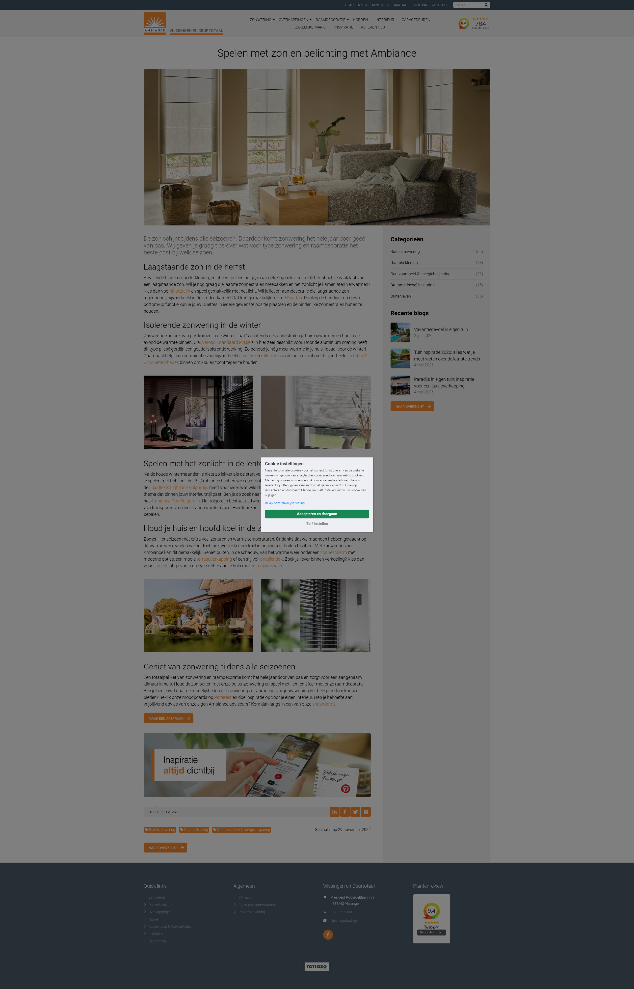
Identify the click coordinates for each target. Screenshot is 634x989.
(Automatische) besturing (413, 285)
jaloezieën (180, 291)
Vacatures (440, 5)
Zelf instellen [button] (317, 524)
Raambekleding (196, 830)
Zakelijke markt (311, 27)
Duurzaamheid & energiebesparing (243, 830)
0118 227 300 (341, 912)
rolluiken (269, 355)
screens (246, 355)
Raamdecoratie (330, 20)
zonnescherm (333, 552)
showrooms (324, 704)
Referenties (373, 27)
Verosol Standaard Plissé (226, 342)
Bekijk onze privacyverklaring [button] (285, 503)
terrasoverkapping (214, 559)
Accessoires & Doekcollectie (170, 927)
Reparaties (380, 5)
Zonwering (260, 20)
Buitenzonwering (162, 830)
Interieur (384, 20)
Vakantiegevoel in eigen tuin (441, 329)
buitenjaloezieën (266, 565)
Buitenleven (401, 296)
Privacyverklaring (251, 912)
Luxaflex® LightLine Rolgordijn (178, 487)
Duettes (294, 297)
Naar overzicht (163, 848)
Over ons (420, 5)
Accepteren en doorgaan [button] (317, 514)
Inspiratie (343, 27)
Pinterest (223, 697)
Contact (401, 5)
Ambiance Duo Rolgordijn (175, 500)
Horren (360, 20)
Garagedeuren (416, 20)
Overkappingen (293, 20)
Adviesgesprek (355, 5)
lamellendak (271, 559)
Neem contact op (344, 921)
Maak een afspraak (166, 718)
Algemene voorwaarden (256, 905)
